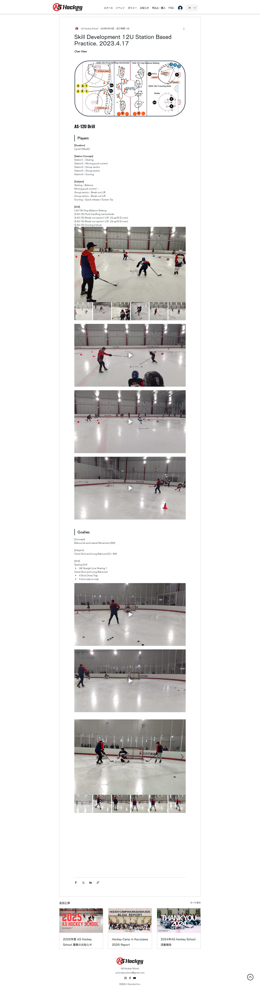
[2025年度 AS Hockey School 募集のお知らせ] (81, 920)
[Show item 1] (83, 311)
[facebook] (130, 978)
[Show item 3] (121, 311)
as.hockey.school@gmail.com (130, 972)
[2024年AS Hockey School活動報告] (179, 920)
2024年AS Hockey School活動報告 (178, 942)
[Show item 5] (159, 311)
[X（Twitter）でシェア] (83, 882)
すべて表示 (195, 902)
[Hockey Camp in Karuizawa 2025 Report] (130, 920)
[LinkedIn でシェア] (90, 882)
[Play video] (130, 355)
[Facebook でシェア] (75, 882)
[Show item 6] (177, 311)
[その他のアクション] (184, 28)
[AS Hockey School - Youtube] (134, 978)
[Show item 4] (140, 311)
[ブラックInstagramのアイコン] (125, 978)
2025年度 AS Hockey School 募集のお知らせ (77, 942)
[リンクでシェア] (97, 882)
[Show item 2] (102, 311)
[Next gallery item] (182, 264)
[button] (108, 8)
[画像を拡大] (130, 264)
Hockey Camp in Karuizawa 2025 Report (130, 942)
